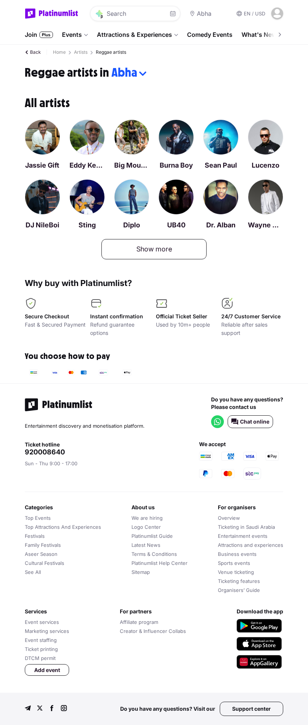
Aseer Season (41, 554)
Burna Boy (176, 165)
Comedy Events (210, 34)
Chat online (254, 421)
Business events (237, 554)
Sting (87, 225)
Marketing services (47, 631)
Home (59, 52)
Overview (229, 518)
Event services (42, 622)
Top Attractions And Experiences (63, 527)
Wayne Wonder (265, 225)
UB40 (176, 225)
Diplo (131, 225)
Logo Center (146, 527)
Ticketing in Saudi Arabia (246, 527)
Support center (251, 708)
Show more (154, 249)
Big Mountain (131, 165)
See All (33, 572)
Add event (47, 670)
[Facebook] (52, 709)
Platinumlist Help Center (159, 563)
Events (72, 34)
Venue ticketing (236, 572)
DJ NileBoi (42, 225)
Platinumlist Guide (152, 536)
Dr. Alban (221, 225)
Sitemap (140, 572)
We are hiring (147, 518)
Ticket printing (41, 649)
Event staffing (41, 640)
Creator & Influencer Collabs (153, 631)
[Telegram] (28, 709)
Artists (81, 52)
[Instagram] (64, 709)
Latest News (145, 545)
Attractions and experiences (250, 545)
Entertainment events (242, 536)
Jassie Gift (42, 165)
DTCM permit (40, 658)
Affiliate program (139, 622)
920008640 (45, 452)
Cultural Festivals (44, 563)
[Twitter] (40, 709)
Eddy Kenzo (87, 165)
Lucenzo (265, 165)
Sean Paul (221, 165)
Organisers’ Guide (239, 590)
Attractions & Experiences (134, 34)
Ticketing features (239, 581)
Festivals (35, 536)
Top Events (38, 518)
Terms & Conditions (154, 554)
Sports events (234, 563)
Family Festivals (43, 545)
